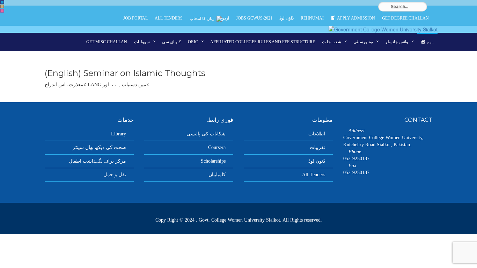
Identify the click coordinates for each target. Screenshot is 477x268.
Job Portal (135, 18)
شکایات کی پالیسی (206, 133)
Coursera (217, 147)
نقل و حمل (114, 174)
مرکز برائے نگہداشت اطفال (97, 161)
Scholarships (213, 161)
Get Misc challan (106, 41)
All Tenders (169, 18)
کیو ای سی (171, 41)
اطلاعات (316, 133)
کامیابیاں (217, 174)
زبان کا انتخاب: (203, 18)
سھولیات (142, 41)
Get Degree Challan (405, 18)
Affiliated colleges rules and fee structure (262, 41)
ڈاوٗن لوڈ (286, 18)
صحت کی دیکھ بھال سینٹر (99, 147)
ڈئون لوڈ (316, 161)
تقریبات (317, 147)
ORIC (193, 41)
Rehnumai (312, 18)
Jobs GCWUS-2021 (254, 18)
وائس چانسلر (396, 41)
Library (118, 133)
